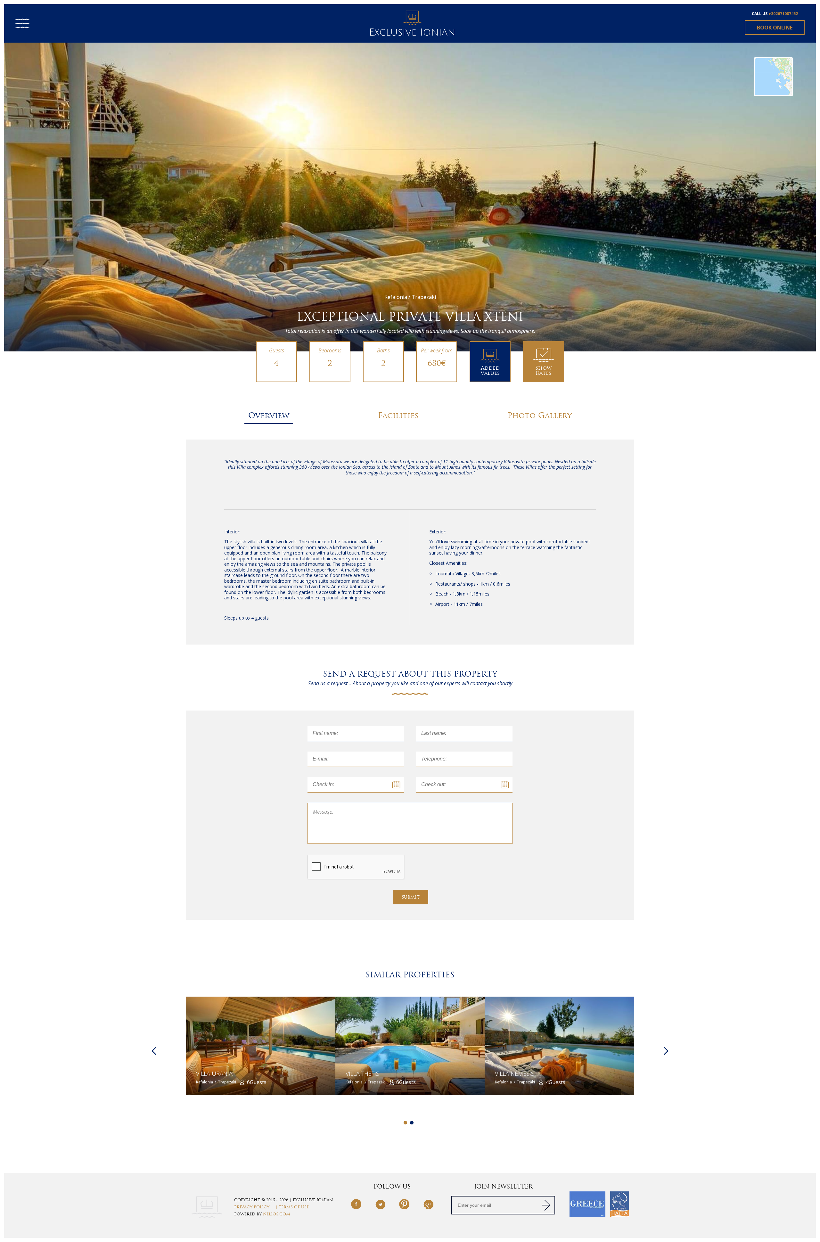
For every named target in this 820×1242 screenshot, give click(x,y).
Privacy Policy (251, 1207)
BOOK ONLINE (774, 27)
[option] (410, 196)
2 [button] (412, 1122)
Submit (411, 897)
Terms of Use (294, 1207)
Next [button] (666, 1051)
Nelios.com (276, 1214)
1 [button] (405, 1122)
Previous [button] (154, 1051)
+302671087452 (783, 13)
